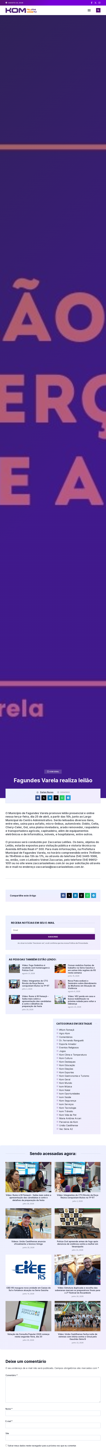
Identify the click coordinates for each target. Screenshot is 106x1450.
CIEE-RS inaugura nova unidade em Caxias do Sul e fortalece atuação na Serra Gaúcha (28, 1289)
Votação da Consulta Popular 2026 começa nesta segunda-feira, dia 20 (28, 1335)
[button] (89, 10)
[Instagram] (99, 3)
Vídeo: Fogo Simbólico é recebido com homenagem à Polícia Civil (36, 967)
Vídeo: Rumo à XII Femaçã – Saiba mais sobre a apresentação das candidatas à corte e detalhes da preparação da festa (36, 1001)
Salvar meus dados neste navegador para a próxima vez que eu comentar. (42, 1445)
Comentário (12, 1375)
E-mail (9, 1421)
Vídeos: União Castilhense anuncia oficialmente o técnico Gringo (28, 1242)
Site (7, 1433)
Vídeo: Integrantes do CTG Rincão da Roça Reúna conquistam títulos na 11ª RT (35, 983)
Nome (9, 1409)
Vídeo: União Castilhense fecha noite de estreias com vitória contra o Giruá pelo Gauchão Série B (77, 1336)
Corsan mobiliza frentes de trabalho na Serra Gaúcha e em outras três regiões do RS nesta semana (82, 969)
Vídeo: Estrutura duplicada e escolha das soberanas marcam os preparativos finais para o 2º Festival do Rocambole (77, 1290)
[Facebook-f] (92, 3)
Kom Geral (54, 772)
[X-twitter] (95, 3)
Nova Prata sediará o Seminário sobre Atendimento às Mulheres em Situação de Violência (82, 985)
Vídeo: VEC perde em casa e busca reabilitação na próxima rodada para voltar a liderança (82, 1000)
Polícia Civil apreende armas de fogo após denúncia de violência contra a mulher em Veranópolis (77, 1244)
